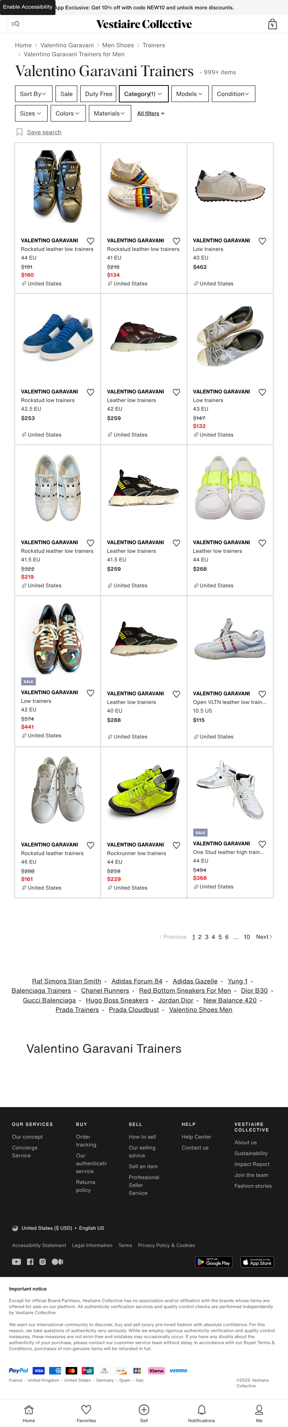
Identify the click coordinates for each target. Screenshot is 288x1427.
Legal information (92, 1245)
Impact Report (252, 1164)
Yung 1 (238, 981)
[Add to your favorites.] (90, 241)
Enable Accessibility (27, 7)
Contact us (195, 1148)
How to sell (142, 1137)
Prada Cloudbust (134, 1009)
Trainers (153, 45)
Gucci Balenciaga (49, 1000)
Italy (140, 1380)
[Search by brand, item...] (15, 24)
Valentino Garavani (66, 45)
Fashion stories (253, 1186)
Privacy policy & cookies (166, 1245)
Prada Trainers (77, 1009)
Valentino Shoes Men (200, 1009)
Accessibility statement (39, 1245)
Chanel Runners (105, 990)
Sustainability (251, 1153)
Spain (124, 1380)
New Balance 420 (229, 1000)
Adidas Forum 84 (137, 981)
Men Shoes (118, 45)
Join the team (251, 1175)
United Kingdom (43, 1380)
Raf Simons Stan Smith (67, 981)
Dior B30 (254, 990)
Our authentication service (94, 1163)
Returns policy (86, 1186)
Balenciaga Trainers (41, 990)
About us (245, 1142)
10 (247, 936)
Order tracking (86, 1141)
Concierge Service (25, 1152)
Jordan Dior (175, 1000)
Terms (125, 1245)
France (15, 1380)
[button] (272, 24)
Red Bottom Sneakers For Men (185, 990)
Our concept (27, 1137)
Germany (105, 1380)
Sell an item (143, 1166)
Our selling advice (142, 1152)
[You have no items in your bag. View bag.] (272, 24)
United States (77, 1380)
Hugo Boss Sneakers (117, 1000)
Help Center (196, 1137)
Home (23, 45)
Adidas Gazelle (195, 981)
